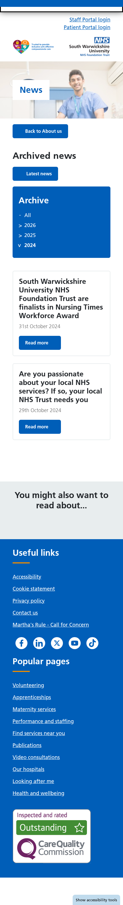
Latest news (39, 173)
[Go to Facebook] (21, 643)
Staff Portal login (90, 19)
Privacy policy (29, 600)
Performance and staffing (43, 721)
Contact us (25, 612)
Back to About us (43, 131)
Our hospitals (28, 769)
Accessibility (27, 576)
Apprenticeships (32, 697)
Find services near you (39, 733)
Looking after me (33, 781)
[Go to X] (57, 643)
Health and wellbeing (38, 793)
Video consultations (36, 757)
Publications (27, 745)
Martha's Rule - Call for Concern (51, 624)
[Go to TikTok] (92, 643)
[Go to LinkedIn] (39, 643)
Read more (36, 343)
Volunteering (28, 685)
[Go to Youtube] (75, 643)
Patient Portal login (87, 27)
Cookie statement (34, 588)
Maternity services (34, 709)
